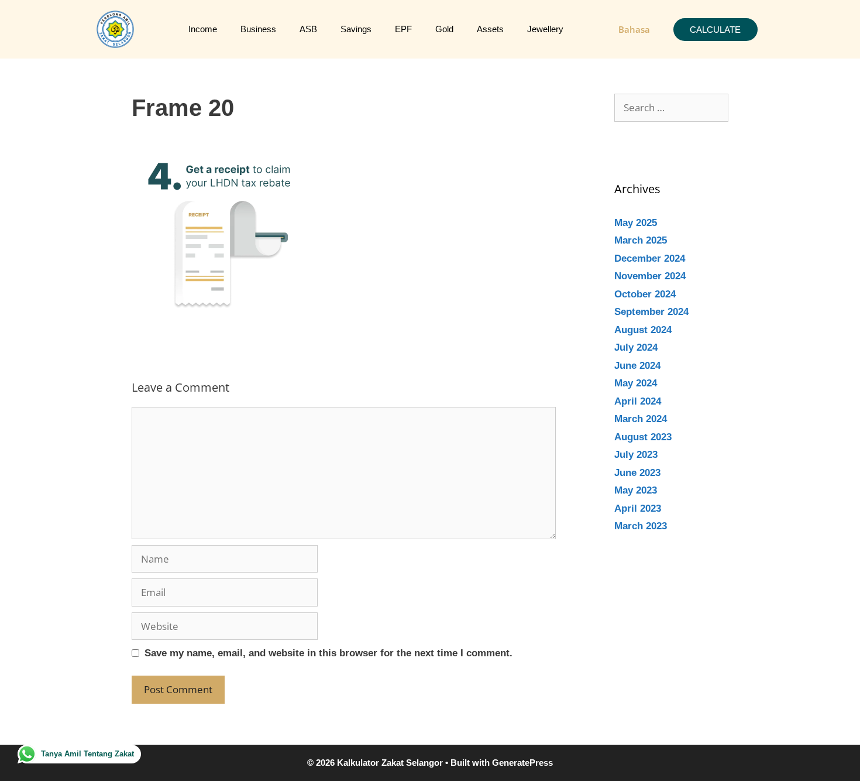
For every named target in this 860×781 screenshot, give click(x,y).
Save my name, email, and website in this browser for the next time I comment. (328, 653)
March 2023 (640, 526)
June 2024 (637, 365)
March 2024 (640, 418)
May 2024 (635, 383)
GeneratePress (522, 763)
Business (258, 29)
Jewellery (545, 29)
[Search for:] (671, 108)
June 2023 (637, 472)
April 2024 (637, 401)
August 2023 (643, 437)
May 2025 (635, 222)
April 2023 (637, 508)
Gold (444, 29)
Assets (490, 29)
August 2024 (643, 329)
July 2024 (636, 347)
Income (202, 29)
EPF (403, 29)
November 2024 (650, 276)
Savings (355, 29)
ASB (308, 29)
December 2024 (649, 258)
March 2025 (640, 240)
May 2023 (635, 490)
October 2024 (645, 294)
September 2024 (651, 311)
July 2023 (636, 454)
